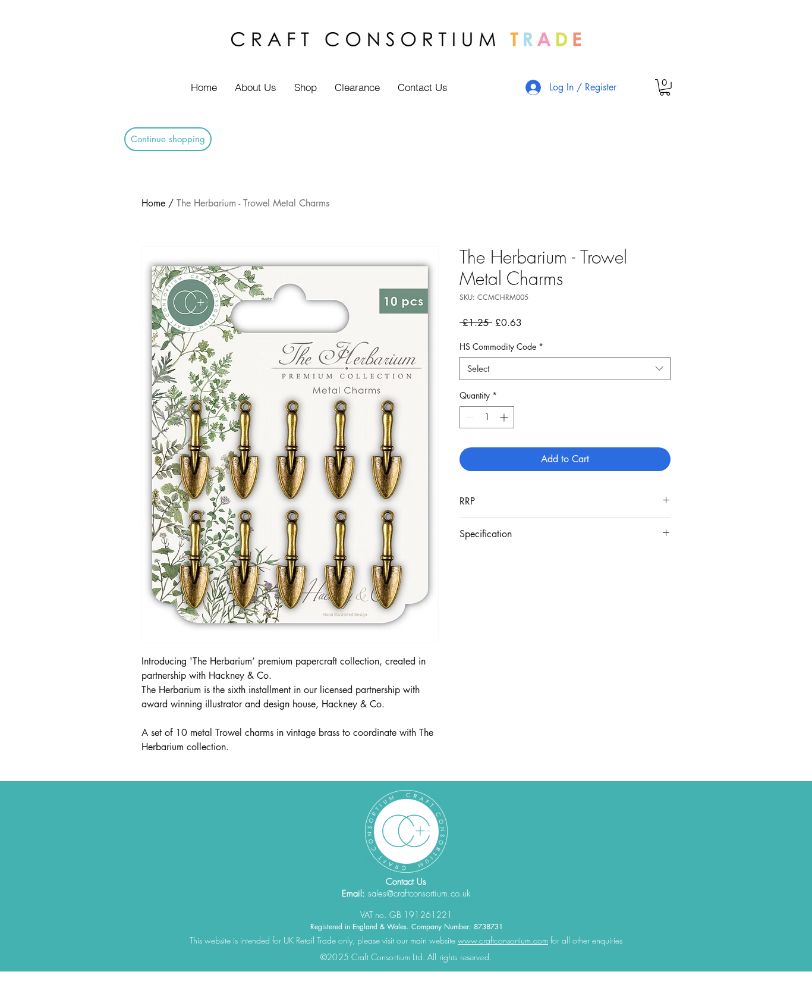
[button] (665, 87)
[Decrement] (468, 417)
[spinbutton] (487, 417)
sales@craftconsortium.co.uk (419, 893)
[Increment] (505, 417)
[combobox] (565, 368)
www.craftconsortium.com (503, 940)
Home (153, 203)
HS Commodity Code (501, 346)
